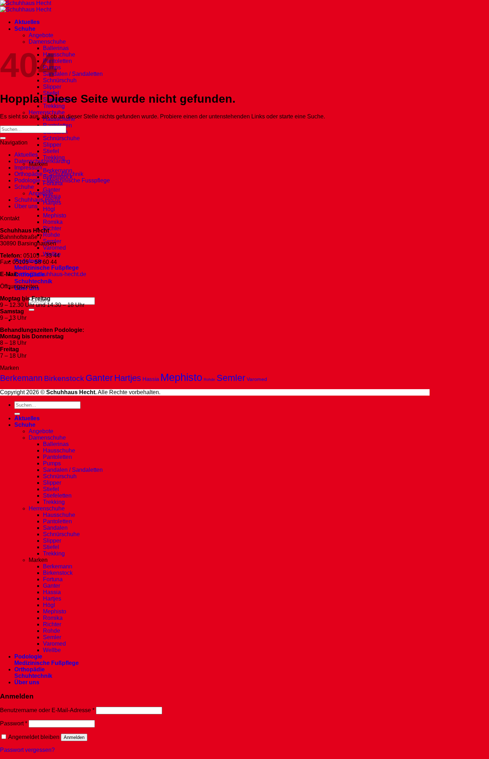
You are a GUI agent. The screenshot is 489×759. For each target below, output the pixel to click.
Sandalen (55, 528)
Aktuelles (27, 22)
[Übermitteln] (31, 310)
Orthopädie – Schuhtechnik (48, 174)
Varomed (54, 248)
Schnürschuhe (61, 138)
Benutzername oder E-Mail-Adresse (47, 710)
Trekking (54, 106)
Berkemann (57, 170)
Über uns (26, 206)
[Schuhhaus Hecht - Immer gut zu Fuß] (25, 6)
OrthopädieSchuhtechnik (33, 672)
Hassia (150, 379)
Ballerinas (56, 444)
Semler (231, 378)
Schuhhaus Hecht (37, 200)
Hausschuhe (59, 55)
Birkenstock (64, 378)
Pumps (52, 463)
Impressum (28, 168)
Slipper (52, 87)
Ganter (51, 190)
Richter (52, 228)
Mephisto (54, 215)
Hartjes (127, 378)
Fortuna (53, 579)
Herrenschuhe (47, 112)
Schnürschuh (60, 80)
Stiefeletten (57, 496)
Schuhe (24, 29)
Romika (53, 222)
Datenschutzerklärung (42, 161)
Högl (49, 209)
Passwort (13, 723)
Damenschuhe (47, 42)
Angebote (41, 35)
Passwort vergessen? (27, 750)
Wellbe (52, 650)
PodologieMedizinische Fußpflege (46, 659)
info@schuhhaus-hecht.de (53, 274)
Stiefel (51, 151)
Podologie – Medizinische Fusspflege (62, 180)
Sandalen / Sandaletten (73, 74)
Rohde (51, 235)
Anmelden (74, 737)
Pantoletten (57, 61)
